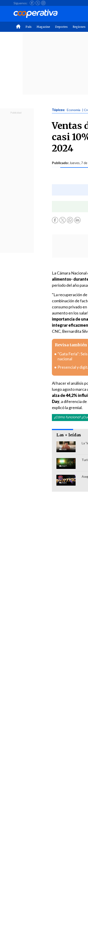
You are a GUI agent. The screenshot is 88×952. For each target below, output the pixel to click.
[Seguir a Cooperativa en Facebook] (32, 3)
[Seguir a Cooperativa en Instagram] (43, 3)
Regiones (79, 26)
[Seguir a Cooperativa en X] (37, 3)
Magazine (43, 26)
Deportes (61, 26)
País (28, 26)
